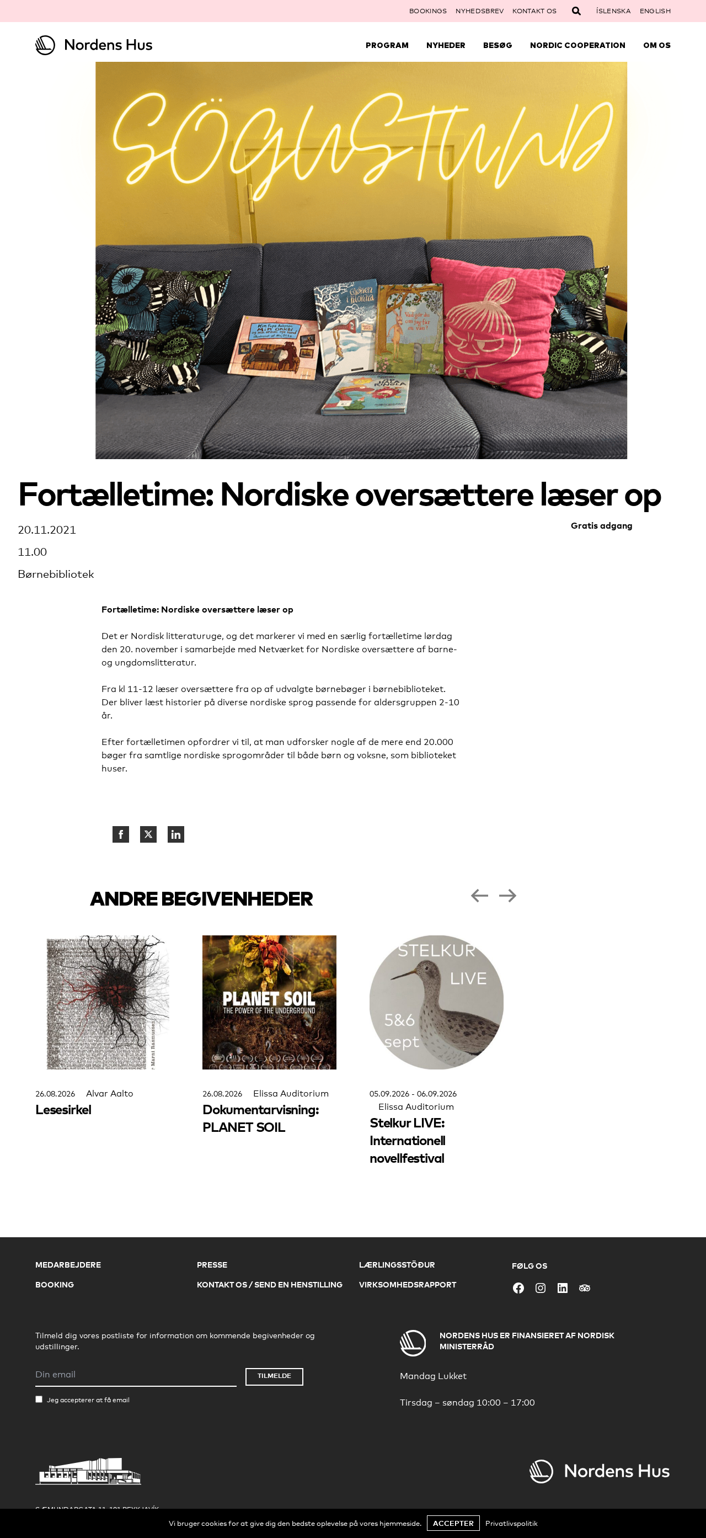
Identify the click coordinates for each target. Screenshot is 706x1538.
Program (387, 45)
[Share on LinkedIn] (176, 834)
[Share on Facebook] (121, 834)
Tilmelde (274, 1375)
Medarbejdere (68, 1264)
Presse (212, 1264)
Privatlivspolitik (511, 1523)
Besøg (497, 45)
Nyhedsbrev (480, 11)
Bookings (428, 11)
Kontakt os (534, 11)
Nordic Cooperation (577, 45)
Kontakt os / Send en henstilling (270, 1284)
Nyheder (446, 45)
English (655, 11)
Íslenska (613, 11)
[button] (479, 895)
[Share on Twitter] (148, 834)
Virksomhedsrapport (407, 1284)
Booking (54, 1284)
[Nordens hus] (114, 45)
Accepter (453, 1523)
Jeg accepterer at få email (88, 1400)
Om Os (657, 45)
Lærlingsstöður (397, 1264)
